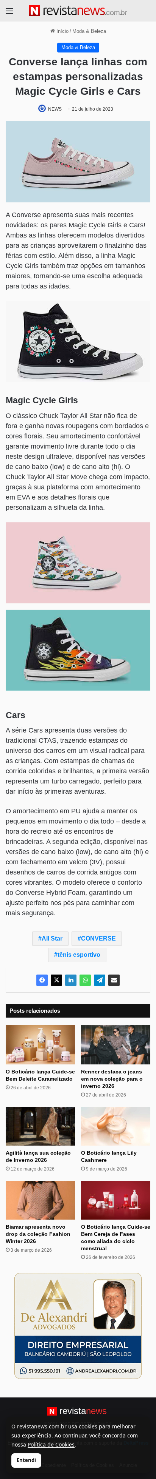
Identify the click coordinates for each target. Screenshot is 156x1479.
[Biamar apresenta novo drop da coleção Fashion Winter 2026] (40, 1200)
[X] (56, 980)
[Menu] (9, 13)
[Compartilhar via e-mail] (114, 980)
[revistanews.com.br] (78, 10)
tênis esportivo (79, 955)
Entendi (26, 1460)
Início (62, 31)
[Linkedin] (70, 980)
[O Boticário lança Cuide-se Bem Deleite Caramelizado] (40, 1044)
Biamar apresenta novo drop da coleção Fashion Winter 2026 (38, 1234)
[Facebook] (42, 980)
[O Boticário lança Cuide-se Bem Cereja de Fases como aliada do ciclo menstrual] (115, 1200)
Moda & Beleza (89, 31)
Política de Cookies (51, 1444)
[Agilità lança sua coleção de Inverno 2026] (40, 1126)
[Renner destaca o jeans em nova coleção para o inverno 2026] (115, 1044)
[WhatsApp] (85, 980)
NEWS (55, 109)
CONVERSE (98, 938)
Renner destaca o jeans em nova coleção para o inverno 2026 (112, 1079)
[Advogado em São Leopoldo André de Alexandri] (78, 1325)
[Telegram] (99, 980)
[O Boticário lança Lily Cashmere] (115, 1126)
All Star (52, 938)
